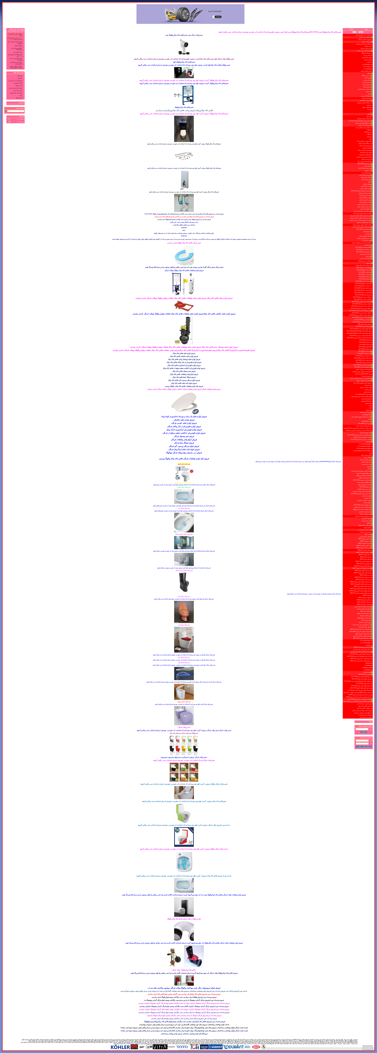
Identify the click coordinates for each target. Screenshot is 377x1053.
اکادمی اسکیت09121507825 (364, 353)
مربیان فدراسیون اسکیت (365, 195)
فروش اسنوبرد (368, 403)
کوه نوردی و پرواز (368, 392)
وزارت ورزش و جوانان (366, 159)
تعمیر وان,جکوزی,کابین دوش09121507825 (362, 679)
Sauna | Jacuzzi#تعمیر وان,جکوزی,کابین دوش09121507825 (357, 701)
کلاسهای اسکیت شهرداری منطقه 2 (363, 369)
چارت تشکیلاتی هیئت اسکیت (365, 143)
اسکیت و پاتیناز (368, 389)
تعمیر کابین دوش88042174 (364, 539)
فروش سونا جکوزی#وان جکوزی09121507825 (361, 688)
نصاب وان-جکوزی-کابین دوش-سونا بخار (362, 649)
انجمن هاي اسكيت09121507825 (363, 326)
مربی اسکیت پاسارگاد (367, 53)
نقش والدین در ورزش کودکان (365, 261)
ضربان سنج (368, 233)
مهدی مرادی (368, 256)
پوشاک (369, 419)
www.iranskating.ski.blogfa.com (364, 446)
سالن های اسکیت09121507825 (363, 229)
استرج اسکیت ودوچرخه (365, 254)
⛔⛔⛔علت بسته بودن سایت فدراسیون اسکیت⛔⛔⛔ (14, 38)
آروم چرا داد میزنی (17, 90)
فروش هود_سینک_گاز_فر (366, 717)
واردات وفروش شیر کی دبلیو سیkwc (362, 624)
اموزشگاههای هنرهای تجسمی (364, 482)
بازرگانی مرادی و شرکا (366, 455)
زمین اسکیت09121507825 (366, 340)
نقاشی (370, 453)
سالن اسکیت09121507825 (365, 344)
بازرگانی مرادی (367, 457)
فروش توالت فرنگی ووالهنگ (364, 618)
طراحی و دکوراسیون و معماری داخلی (362, 437)
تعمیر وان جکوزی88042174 (364, 543)
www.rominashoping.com (366, 642)
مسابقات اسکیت (368, 60)
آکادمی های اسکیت (366, 240)
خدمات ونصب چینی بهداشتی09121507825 (361, 493)
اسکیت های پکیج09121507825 (364, 270)
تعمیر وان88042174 (367, 595)
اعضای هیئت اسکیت (367, 148)
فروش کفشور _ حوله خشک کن (364, 703)
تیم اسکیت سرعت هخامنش (364, 89)
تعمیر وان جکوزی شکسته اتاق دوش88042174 (361, 588)
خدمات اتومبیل (367, 498)
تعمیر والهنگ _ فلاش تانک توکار (364, 708)
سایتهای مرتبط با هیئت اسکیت (364, 150)
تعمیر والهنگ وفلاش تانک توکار (363, 473)
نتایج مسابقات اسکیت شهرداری (364, 118)
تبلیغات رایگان (367, 534)
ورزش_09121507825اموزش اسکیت (363, 374)
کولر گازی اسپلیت (367, 527)
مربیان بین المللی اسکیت (365, 197)
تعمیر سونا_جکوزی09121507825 (364, 683)
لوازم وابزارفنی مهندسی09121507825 (362, 480)
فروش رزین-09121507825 (365, 674)
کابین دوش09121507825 (365, 487)
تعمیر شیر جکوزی (28, 1042)
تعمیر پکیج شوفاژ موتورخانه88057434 (362, 638)
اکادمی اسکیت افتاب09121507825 (364, 360)
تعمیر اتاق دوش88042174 (366, 559)
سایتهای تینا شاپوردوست (365, 536)
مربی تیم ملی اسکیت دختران (364, 204)
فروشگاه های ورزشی (366, 96)
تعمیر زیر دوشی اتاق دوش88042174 (363, 570)
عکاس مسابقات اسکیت (366, 71)
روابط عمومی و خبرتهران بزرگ (364, 141)
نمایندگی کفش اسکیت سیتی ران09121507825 (361, 335)
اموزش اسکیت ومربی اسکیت (364, 50)
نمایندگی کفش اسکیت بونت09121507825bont (361, 328)
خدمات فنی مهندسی (366, 464)
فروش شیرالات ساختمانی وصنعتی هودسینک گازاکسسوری (358, 428)
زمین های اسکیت (367, 231)
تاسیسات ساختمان (366, 496)
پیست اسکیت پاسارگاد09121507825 (363, 285)
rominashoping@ (368, 670)
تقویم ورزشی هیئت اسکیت (365, 145)
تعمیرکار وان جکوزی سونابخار (364, 609)
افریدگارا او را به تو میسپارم (15, 80)
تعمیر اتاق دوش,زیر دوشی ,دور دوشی (363, 712)
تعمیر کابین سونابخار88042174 (364, 545)
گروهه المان (368, 441)
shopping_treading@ (367, 667)
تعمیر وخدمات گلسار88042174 (364, 602)
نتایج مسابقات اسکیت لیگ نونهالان (363, 265)
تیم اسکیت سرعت (367, 55)
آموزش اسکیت (367, 78)
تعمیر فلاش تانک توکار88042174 (364, 600)
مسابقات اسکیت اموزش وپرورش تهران (362, 224)
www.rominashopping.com (366, 640)
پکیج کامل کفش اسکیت (365, 258)
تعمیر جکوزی (44, 1042)
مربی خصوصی (367, 170)
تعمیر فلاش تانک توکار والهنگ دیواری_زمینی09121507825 (358, 681)
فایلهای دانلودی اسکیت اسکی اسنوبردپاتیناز (361, 396)
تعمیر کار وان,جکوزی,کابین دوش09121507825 (361, 654)
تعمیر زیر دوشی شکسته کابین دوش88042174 (361, 581)
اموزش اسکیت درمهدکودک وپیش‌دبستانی (361, 471)
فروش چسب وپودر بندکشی (364, 484)
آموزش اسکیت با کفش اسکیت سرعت (361, 227)
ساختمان (369, 466)
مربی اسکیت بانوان (366, 41)
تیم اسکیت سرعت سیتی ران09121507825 (362, 313)
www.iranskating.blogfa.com (365, 444)
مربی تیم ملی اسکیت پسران (364, 206)
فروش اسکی (369, 410)
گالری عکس (369, 116)
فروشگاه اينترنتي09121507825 (363, 267)
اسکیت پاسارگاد (368, 46)
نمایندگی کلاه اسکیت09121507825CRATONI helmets (359, 331)
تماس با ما (369, 109)
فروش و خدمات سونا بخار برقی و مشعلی (362, 710)
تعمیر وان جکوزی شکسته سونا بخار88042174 (361, 593)
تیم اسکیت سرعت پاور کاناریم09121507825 (361, 308)
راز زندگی (19, 75)
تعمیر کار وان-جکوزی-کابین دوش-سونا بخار (360, 651)
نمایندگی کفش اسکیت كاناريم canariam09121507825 (359, 333)
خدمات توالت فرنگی (366, 462)
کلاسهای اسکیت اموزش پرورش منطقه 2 (362, 371)
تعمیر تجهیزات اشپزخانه (365, 432)
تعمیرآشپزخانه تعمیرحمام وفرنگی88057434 (360, 629)
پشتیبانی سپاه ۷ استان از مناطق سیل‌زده (16, 63)
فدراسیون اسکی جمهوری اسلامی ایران (362, 383)
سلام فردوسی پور (17, 52)
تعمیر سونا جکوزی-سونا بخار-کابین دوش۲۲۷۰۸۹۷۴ (360, 690)
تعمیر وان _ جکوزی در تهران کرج (334, 1043)
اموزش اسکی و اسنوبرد (365, 412)
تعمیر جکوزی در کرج (69, 1042)
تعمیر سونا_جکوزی (36, 1042)
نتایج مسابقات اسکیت (367, 98)
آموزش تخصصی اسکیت (365, 188)
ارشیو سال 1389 (368, 132)
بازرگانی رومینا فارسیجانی (364, 627)
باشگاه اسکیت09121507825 (365, 346)
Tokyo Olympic (18, 45)
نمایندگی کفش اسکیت (365, 177)
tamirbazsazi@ (369, 663)
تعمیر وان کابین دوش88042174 (363, 548)
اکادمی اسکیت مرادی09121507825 (363, 356)
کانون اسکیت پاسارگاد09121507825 (363, 283)
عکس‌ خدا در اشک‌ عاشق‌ (16, 93)
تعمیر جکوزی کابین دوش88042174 (364, 561)
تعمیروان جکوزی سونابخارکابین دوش (362, 636)
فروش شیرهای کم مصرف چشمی (364, 426)
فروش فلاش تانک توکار (365, 459)
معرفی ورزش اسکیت (367, 376)
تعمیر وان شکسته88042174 (365, 554)
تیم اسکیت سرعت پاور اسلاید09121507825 (361, 306)
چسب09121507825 (366, 421)
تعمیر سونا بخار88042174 (366, 557)
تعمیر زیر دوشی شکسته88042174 (364, 579)
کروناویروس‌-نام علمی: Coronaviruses (16, 48)
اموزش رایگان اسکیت (366, 186)
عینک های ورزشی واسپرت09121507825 (361, 301)
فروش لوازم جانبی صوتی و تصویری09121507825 (359, 435)
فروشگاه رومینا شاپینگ (365, 611)
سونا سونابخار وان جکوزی (365, 478)
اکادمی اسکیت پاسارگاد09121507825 (363, 290)
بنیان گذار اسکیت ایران (365, 209)
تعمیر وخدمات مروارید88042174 (364, 604)
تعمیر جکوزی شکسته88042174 (363, 552)
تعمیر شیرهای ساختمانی (365, 514)
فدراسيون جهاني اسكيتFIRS (365, 324)
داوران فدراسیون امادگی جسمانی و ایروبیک (360, 215)
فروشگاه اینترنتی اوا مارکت (365, 715)
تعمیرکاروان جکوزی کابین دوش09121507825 (360, 631)
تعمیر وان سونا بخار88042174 (365, 550)
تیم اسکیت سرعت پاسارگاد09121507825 (362, 304)
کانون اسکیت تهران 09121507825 (364, 362)
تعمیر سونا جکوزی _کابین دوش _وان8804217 (361, 658)
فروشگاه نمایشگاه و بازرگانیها (363, 475)
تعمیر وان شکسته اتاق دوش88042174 (363, 586)
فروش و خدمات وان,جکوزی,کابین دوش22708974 (360, 694)
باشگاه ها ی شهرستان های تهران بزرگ (362, 213)
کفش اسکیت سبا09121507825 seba (362, 319)
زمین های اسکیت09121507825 (363, 252)
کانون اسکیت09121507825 (364, 351)
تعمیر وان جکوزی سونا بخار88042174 (363, 566)
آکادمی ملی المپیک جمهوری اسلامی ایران (361, 417)
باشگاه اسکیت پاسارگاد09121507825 (363, 292)
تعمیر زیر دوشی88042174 (366, 575)
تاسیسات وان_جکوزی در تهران (363, 380)
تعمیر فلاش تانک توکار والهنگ (364, 613)
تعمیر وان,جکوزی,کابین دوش (365, 706)
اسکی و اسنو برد (368, 385)
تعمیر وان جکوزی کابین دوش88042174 (362, 568)
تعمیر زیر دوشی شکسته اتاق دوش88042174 (361, 584)
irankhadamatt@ (368, 665)
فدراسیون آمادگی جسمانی (364, 125)
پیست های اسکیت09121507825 (363, 249)
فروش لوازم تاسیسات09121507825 (362, 505)
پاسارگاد (369, 73)
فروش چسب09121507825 (364, 423)
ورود (371, 111)
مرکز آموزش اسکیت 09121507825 (362, 367)
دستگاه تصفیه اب (367, 502)
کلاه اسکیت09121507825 (365, 279)
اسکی (370, 407)
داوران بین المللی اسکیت (365, 202)
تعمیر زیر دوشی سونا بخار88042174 (363, 577)
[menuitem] (358, 35)
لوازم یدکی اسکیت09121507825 (363, 281)
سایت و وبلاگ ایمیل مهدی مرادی (363, 123)
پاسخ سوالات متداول (367, 107)
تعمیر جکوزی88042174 (365, 541)
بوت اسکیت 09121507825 (365, 272)
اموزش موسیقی (367, 672)
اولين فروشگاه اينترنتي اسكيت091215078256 (360, 310)
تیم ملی (369, 93)
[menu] (358, 376)
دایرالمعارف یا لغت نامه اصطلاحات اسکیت (362, 243)
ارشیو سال (369, 136)
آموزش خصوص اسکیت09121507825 (362, 365)
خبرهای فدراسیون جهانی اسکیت (364, 157)
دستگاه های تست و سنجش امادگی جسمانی (360, 378)
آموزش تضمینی (367, 166)
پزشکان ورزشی (367, 80)
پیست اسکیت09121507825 (365, 342)
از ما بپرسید (369, 105)
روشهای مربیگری (367, 184)
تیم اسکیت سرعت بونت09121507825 (363, 299)
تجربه (21, 95)
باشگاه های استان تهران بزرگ (365, 161)
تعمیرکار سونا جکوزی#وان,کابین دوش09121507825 (359, 656)
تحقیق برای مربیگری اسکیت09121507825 (361, 191)
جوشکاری (369, 523)
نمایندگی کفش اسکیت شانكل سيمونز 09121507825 (359, 337)
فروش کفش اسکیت (366, 179)
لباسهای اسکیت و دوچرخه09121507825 (361, 317)
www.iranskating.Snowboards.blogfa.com (362, 450)
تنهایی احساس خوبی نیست (15, 88)
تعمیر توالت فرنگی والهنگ (365, 525)
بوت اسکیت (368, 263)
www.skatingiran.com (367, 64)
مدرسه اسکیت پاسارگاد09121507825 (363, 288)
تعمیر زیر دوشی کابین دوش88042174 (363, 572)
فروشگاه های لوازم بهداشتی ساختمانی (361, 491)
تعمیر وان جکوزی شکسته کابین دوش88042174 (361, 590)
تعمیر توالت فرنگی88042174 (365, 597)
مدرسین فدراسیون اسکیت (364, 193)
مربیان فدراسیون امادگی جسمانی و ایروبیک (360, 218)
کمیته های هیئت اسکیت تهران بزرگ (362, 211)
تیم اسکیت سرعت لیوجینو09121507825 (362, 297)
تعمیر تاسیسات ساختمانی (365, 511)
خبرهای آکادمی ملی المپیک (365, 154)
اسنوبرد (370, 405)
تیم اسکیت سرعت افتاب (365, 37)
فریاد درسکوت (18, 85)
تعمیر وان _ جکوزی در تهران (348, 1043)
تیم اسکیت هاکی (367, 87)
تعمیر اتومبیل (369, 645)
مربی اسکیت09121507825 (365, 168)
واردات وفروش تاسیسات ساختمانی (363, 516)
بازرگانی (369, 468)
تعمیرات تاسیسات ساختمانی (364, 500)
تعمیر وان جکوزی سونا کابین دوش (363, 606)
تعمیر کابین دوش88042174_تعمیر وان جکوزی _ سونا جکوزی (357, 692)
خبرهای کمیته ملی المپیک (366, 152)
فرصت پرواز (19, 98)
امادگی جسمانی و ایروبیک (366, 387)
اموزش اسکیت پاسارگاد (366, 48)
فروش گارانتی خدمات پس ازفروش (362, 507)
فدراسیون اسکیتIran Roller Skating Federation (360, 121)
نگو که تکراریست (18, 83)
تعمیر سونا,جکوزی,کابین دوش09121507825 (361, 676)
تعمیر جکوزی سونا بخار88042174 (364, 563)
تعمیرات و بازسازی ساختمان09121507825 (361, 439)
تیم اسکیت (369, 62)
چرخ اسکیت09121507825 (365, 276)
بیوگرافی (369, 114)
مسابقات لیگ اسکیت (367, 57)
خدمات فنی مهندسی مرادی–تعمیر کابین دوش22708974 (358, 697)
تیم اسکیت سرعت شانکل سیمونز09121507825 (360, 315)
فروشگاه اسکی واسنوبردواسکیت (364, 44)
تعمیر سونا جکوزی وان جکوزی (364, 222)
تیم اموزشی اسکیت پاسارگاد (365, 39)
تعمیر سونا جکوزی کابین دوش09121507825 (361, 685)
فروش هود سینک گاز (366, 620)
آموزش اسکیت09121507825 (364, 163)
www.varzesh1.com (367, 66)
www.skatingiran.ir (367, 69)
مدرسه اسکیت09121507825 (365, 349)
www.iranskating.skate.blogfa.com (364, 448)
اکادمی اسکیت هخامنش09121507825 (363, 358)
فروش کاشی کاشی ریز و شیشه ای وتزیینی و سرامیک (359, 430)
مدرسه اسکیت (367, 245)
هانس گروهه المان (366, 414)
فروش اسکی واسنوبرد (366, 401)
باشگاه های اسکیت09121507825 (363, 247)
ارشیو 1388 (369, 134)
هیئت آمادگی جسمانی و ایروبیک (364, 102)
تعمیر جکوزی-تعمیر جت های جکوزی (56, 1042)
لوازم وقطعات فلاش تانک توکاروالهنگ (362, 509)
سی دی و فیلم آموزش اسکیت (364, 238)
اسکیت (369, 182)
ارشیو (371, 139)
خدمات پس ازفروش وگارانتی (364, 489)
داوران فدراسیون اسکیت (365, 200)
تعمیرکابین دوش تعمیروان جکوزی (363, 633)
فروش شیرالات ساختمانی (365, 622)
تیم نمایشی (368, 91)
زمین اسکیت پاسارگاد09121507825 (363, 294)
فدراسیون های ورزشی (366, 398)
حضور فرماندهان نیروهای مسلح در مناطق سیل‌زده (16, 67)
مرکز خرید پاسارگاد (366, 75)
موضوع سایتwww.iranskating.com (364, 394)
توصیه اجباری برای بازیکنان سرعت (363, 127)
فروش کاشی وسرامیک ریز (364, 529)
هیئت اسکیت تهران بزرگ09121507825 (362, 322)
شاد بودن (20, 78)
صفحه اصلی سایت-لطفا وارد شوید (364, 35)
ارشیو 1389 (369, 130)
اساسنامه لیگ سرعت (367, 172)
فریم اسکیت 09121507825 (364, 274)
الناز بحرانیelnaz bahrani (365, 100)
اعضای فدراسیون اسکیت (365, 175)
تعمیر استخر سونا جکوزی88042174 (362, 647)
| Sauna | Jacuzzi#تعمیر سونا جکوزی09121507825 (359, 699)
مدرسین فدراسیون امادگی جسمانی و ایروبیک (360, 220)
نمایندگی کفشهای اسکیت (365, 236)
